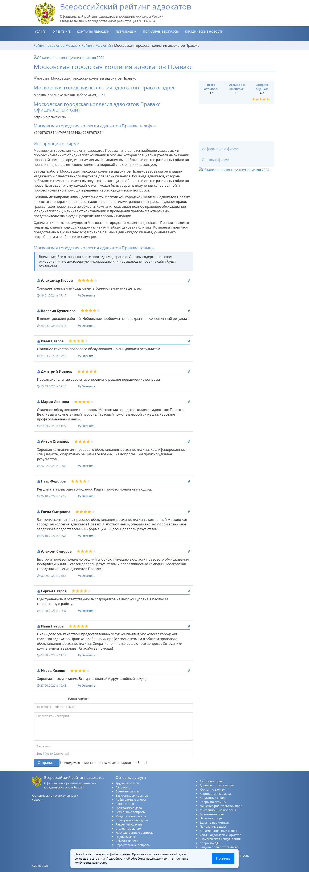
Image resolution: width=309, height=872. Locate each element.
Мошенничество (212, 814)
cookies (125, 854)
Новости (38, 800)
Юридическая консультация (220, 839)
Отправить (46, 762)
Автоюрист (124, 787)
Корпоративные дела (215, 794)
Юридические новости (204, 31)
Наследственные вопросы (134, 833)
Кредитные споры (213, 798)
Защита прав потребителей (220, 847)
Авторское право (212, 781)
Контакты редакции (93, 31)
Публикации (126, 31)
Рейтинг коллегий (96, 45)
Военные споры (127, 791)
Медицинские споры (131, 816)
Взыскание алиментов (132, 796)
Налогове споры (211, 818)
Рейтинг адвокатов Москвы (56, 45)
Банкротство (125, 804)
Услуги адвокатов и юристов (220, 835)
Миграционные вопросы (218, 810)
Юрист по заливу (212, 789)
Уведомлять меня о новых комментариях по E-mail (105, 762)
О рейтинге (62, 31)
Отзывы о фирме (215, 159)
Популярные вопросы (161, 31)
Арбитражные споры (131, 800)
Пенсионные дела (213, 826)
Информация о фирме (220, 148)
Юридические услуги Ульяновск (55, 796)
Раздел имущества (129, 824)
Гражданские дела (129, 808)
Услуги (40, 31)
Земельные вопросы (130, 812)
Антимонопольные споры (218, 831)
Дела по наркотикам (214, 822)
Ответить (88, 295)
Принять (223, 858)
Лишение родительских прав (221, 806)
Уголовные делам (128, 829)
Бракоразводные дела (132, 820)
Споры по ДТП (210, 843)
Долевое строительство (217, 785)
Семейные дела (127, 841)
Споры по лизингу (213, 802)
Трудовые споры (128, 783)
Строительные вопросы (133, 845)
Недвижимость (126, 837)
